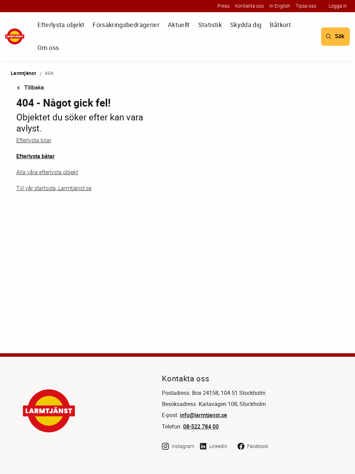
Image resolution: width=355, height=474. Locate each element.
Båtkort (280, 24)
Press (223, 5)
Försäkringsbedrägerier (126, 24)
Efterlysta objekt (60, 24)
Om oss (48, 47)
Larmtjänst (23, 73)
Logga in (338, 5)
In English (279, 5)
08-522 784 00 (201, 426)
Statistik (210, 24)
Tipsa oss (306, 5)
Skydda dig (246, 24)
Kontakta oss (249, 5)
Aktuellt (179, 24)
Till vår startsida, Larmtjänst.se (54, 188)
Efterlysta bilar (33, 140)
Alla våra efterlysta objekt (47, 172)
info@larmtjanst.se (203, 415)
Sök (339, 36)
